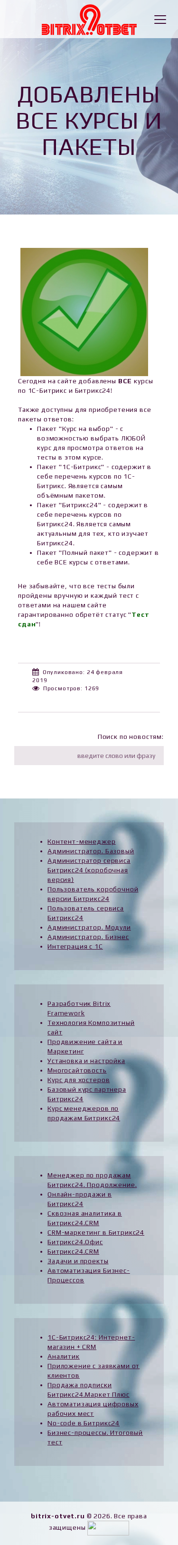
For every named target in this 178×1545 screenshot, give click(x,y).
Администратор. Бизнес (88, 937)
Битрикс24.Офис (75, 1242)
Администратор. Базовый (90, 851)
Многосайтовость (77, 1070)
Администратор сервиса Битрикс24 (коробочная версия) (89, 870)
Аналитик (63, 1356)
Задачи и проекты (77, 1261)
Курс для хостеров (78, 1080)
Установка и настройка (86, 1060)
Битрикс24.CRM (73, 1251)
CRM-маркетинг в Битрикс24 (95, 1232)
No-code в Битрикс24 (83, 1423)
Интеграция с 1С (75, 946)
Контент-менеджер (81, 841)
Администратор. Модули (89, 927)
